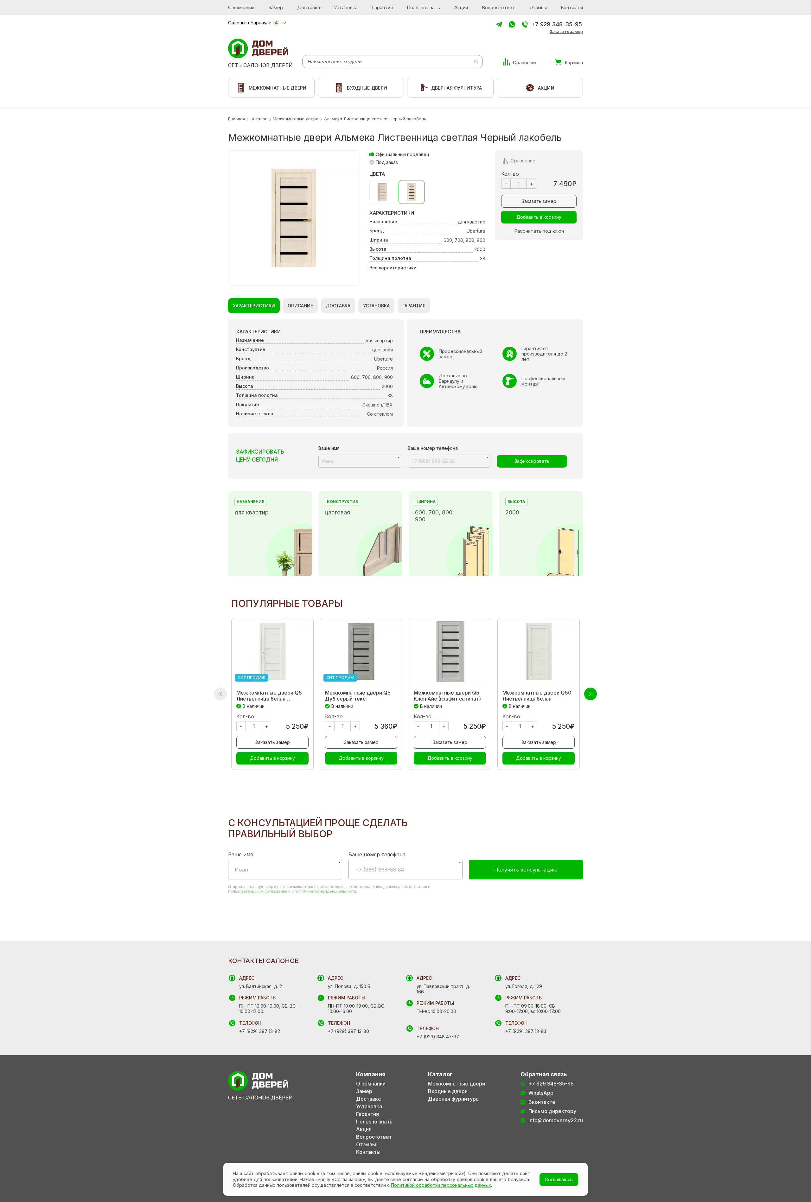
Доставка (308, 7)
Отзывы (538, 7)
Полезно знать (423, 7)
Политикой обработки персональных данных (441, 1185)
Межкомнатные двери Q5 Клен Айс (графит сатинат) (447, 696)
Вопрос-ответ (498, 7)
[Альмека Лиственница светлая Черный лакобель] (412, 192)
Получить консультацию (526, 869)
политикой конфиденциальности (325, 891)
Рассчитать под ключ (539, 231)
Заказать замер (566, 31)
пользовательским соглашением (259, 891)
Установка (346, 7)
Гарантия (382, 7)
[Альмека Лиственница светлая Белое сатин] (382, 192)
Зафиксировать (532, 461)
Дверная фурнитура (453, 1099)
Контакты (572, 7)
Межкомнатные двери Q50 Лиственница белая (537, 696)
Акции (461, 7)
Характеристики (254, 305)
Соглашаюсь (559, 1179)
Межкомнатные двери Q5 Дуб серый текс (358, 696)
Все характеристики (393, 267)
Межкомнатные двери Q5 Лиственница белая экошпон (269, 696)
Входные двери (448, 1091)
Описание (300, 305)
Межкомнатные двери (456, 1084)
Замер (275, 7)
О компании (241, 7)
